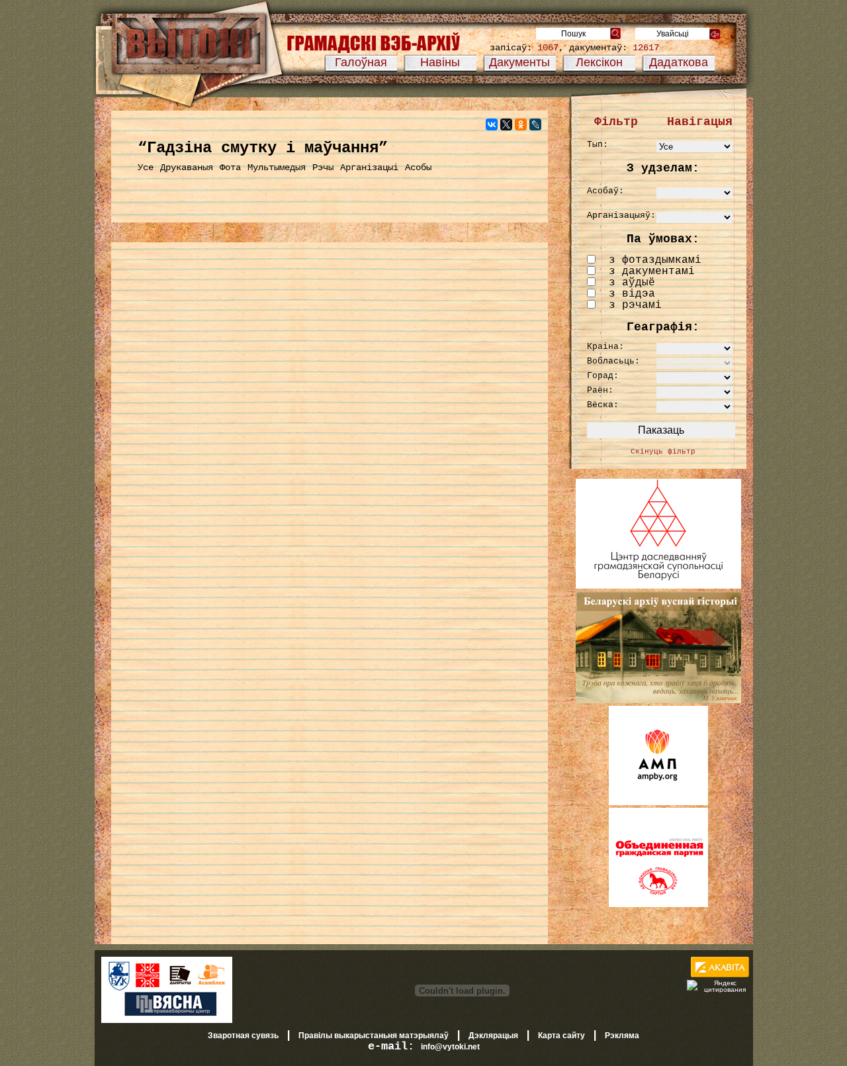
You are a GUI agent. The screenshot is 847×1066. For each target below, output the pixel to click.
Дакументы (519, 62)
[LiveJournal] (535, 124)
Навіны (440, 62)
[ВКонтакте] (492, 124)
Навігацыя (700, 121)
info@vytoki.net (450, 1046)
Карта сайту (561, 1035)
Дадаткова (678, 62)
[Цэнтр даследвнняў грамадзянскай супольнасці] (658, 586)
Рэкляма (622, 1035)
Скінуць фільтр (663, 452)
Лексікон (599, 62)
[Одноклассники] (521, 124)
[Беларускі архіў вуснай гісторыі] (658, 700)
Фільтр (616, 121)
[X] (506, 124)
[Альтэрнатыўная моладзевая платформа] (658, 802)
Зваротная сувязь (243, 1035)
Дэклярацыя (493, 1035)
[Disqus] (329, 421)
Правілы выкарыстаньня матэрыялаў (373, 1035)
